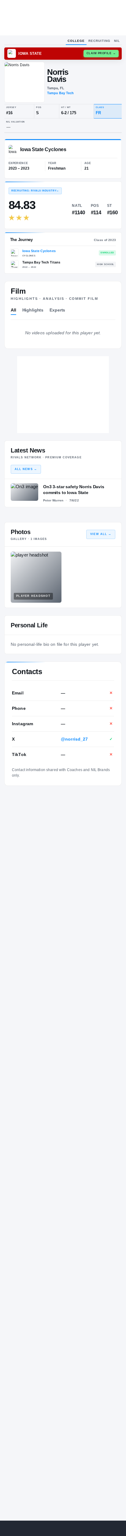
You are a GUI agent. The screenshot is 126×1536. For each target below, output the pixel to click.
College (76, 40)
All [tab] (13, 310)
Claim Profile (101, 53)
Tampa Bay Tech (60, 93)
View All (100, 534)
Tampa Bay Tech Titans (41, 262)
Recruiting (99, 40)
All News (26, 469)
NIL (117, 40)
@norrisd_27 (74, 739)
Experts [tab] (57, 310)
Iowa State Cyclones (39, 251)
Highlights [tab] (33, 310)
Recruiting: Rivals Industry (35, 190)
